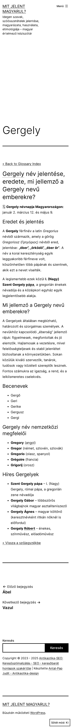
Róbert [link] (29, 528)
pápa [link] (30, 285)
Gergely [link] (13, 173)
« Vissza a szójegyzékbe (21, 543)
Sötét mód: (58, 722)
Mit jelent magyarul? (26, 704)
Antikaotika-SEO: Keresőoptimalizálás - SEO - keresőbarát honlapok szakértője (32, 663)
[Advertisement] (35, 82)
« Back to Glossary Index (21, 164)
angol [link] (30, 443)
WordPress (37, 712)
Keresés (8, 640)
